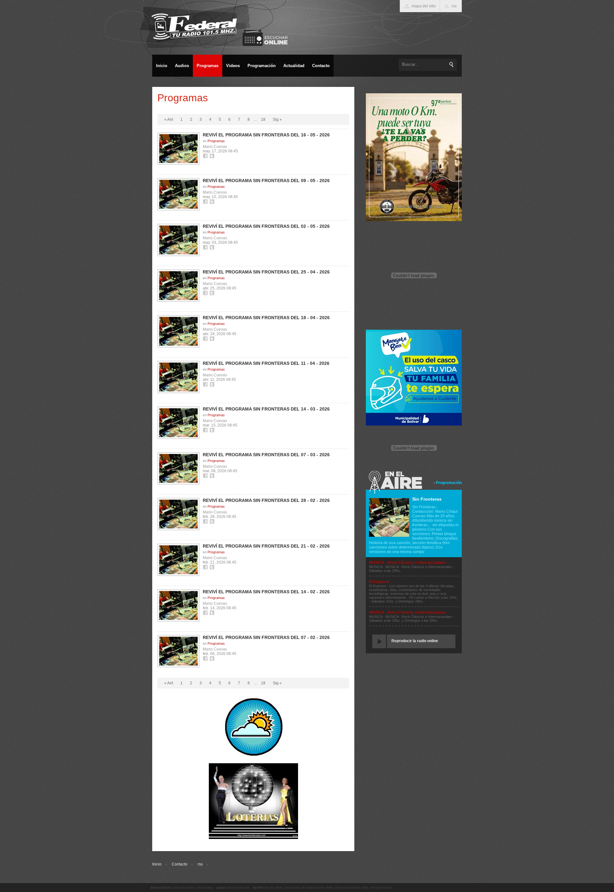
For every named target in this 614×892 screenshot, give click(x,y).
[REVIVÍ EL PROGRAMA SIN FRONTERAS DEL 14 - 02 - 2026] (178, 605)
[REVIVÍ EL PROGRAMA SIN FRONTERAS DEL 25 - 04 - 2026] (178, 285)
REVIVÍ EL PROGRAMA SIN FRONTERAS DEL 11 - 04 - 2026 (266, 363)
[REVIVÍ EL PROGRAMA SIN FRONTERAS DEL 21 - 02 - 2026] (178, 559)
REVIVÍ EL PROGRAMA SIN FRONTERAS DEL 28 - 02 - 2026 (266, 500)
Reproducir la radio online (414, 641)
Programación (449, 483)
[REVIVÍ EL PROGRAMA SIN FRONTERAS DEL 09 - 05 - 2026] (178, 194)
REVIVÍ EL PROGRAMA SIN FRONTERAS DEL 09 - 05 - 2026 (266, 180)
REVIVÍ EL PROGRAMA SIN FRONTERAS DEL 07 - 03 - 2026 (266, 454)
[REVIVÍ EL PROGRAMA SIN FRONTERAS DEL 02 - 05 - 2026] (178, 240)
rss (200, 864)
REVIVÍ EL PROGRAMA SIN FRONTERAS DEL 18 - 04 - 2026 (266, 317)
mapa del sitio (424, 6)
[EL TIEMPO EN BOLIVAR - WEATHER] (253, 755)
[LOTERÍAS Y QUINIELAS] (253, 837)
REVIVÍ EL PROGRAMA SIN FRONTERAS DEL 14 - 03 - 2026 (266, 408)
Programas (216, 141)
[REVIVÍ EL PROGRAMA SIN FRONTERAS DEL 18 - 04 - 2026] (178, 331)
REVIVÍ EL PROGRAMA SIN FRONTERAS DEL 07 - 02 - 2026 (266, 637)
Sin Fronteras (427, 499)
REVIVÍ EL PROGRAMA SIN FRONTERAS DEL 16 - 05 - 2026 (266, 134)
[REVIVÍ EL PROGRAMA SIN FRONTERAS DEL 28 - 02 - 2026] (178, 514)
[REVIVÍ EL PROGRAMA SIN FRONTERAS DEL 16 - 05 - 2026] (178, 148)
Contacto (179, 864)
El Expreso (379, 582)
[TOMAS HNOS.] (414, 220)
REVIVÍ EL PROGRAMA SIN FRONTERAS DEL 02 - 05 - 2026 (266, 226)
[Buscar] (451, 64)
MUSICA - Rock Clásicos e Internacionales (407, 562)
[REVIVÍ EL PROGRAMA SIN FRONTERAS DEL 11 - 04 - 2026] (178, 377)
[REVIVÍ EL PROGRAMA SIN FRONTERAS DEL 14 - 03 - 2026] (178, 422)
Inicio (156, 864)
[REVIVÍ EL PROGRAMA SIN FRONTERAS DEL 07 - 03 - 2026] (178, 468)
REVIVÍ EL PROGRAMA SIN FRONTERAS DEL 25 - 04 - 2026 (266, 271)
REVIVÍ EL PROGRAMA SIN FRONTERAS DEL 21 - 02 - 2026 (266, 546)
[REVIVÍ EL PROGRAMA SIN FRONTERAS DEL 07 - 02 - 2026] (178, 651)
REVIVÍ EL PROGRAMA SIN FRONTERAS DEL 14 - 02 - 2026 (266, 591)
